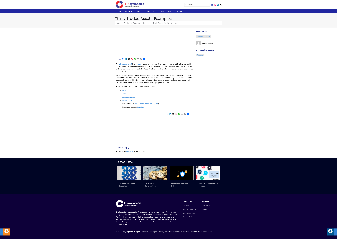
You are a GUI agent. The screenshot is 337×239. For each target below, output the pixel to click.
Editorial (186, 206)
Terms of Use (175, 232)
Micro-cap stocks (128, 100)
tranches (140, 107)
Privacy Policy (163, 232)
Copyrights (153, 232)
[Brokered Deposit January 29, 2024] (332, 231)
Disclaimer (185, 232)
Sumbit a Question (189, 209)
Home (118, 23)
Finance (146, 23)
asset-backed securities (144, 104)
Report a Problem (189, 217)
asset (138, 64)
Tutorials (136, 23)
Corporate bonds (128, 97)
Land (124, 94)
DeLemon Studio (206, 232)
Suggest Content (189, 213)
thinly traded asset (124, 64)
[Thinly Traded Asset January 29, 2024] (5, 231)
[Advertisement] (155, 43)
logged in (129, 152)
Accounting (206, 206)
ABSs (156, 104)
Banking (204, 209)
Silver (124, 90)
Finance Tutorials (203, 36)
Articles (127, 23)
